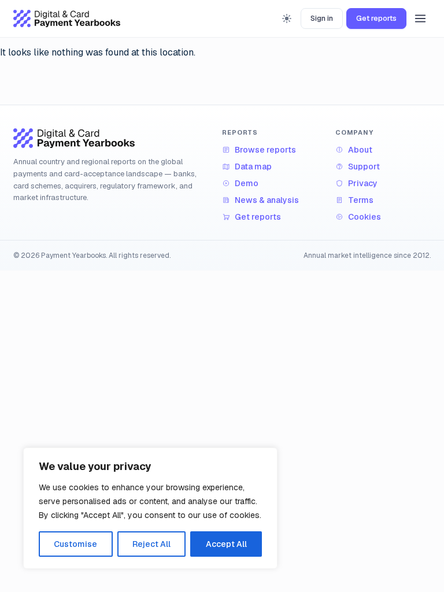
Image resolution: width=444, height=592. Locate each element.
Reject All (151, 544)
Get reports (376, 18)
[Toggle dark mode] (286, 18)
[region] (150, 508)
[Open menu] (420, 18)
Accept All (226, 544)
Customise (75, 544)
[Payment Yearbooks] (66, 18)
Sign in (321, 18)
